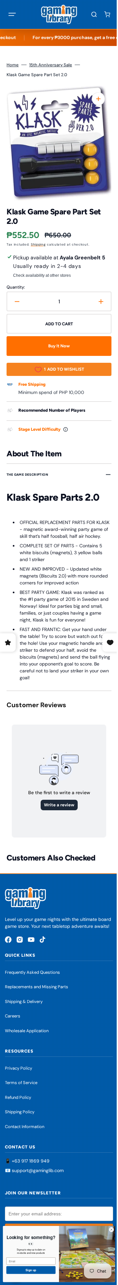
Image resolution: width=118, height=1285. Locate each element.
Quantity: (16, 287)
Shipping (38, 244)
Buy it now (57, 345)
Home (13, 65)
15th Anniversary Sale (50, 65)
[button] (12, 14)
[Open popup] (65, 429)
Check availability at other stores (42, 275)
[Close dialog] (106, 1229)
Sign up (26, 1270)
